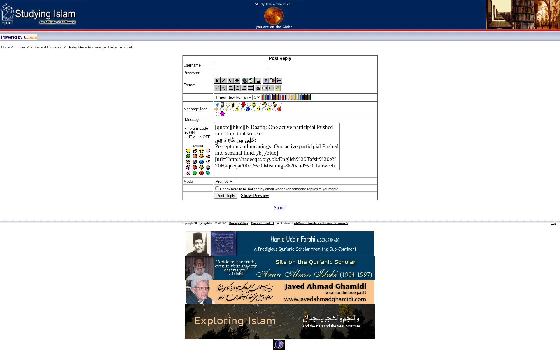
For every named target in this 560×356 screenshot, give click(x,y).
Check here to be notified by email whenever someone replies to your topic (279, 189)
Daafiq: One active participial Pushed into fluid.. (100, 47)
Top (553, 223)
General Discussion (48, 47)
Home (5, 47)
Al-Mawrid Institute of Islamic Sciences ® (321, 223)
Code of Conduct (262, 223)
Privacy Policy (238, 223)
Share (279, 207)
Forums (20, 47)
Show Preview (255, 195)
